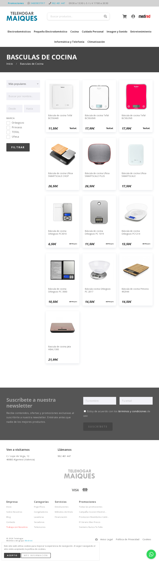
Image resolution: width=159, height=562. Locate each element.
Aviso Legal (106, 539)
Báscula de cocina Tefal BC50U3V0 (133, 117)
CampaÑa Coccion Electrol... (92, 512)
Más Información (36, 555)
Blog (8, 517)
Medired (28, 540)
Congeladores (41, 512)
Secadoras (39, 522)
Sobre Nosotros (14, 512)
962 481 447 (58, 3)
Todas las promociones (90, 507)
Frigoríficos (39, 507)
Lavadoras (39, 517)
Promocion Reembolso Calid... (94, 517)
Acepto (12, 555)
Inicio (10, 63)
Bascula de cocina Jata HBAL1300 (59, 348)
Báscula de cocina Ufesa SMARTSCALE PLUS (97, 174)
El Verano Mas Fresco (89, 522)
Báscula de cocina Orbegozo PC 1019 (94, 232)
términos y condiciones (132, 411)
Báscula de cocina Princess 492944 (135, 290)
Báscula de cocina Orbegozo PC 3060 (57, 290)
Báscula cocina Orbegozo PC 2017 (98, 290)
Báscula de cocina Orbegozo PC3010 (57, 232)
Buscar (105, 16)
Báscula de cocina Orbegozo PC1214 (131, 232)
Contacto (10, 522)
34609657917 (38, 3)
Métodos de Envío (64, 512)
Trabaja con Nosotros (17, 527)
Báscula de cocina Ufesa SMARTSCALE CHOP (60, 174)
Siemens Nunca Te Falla (91, 527)
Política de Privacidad (127, 539)
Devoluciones (61, 507)
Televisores (40, 527)
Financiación (61, 517)
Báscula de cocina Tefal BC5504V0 (60, 117)
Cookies (147, 539)
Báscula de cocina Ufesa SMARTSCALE (134, 174)
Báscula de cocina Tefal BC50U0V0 (97, 117)
